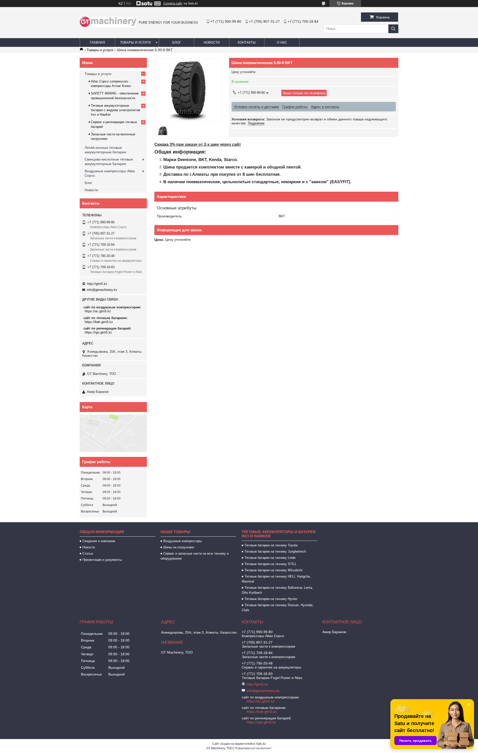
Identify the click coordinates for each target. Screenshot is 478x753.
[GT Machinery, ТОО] (108, 26)
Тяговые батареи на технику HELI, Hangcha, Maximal (276, 579)
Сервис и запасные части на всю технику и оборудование (195, 556)
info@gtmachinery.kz (102, 290)
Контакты (247, 42)
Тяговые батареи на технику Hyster (270, 599)
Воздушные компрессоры (182, 541)
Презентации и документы (102, 560)
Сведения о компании (98, 541)
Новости (212, 42)
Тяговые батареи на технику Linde (270, 558)
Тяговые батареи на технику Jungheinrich (275, 551)
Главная (97, 42)
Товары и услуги (135, 42)
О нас (282, 42)
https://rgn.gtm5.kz (98, 332)
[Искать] (393, 28)
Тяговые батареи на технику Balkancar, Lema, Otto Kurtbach (277, 590)
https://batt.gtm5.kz (99, 322)
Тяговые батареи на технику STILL (270, 564)
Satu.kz (261, 744)
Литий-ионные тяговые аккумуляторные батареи (105, 150)
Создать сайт (172, 3)
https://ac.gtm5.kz (98, 311)
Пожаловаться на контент (253, 748)
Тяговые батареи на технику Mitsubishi (273, 570)
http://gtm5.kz (97, 284)
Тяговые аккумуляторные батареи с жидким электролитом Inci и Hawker (115, 110)
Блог (176, 42)
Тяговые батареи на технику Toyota (271, 545)
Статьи (87, 553)
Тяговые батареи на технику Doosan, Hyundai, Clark (277, 607)
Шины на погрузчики (178, 547)
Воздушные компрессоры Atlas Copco (110, 173)
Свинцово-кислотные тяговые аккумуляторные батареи (109, 161)
